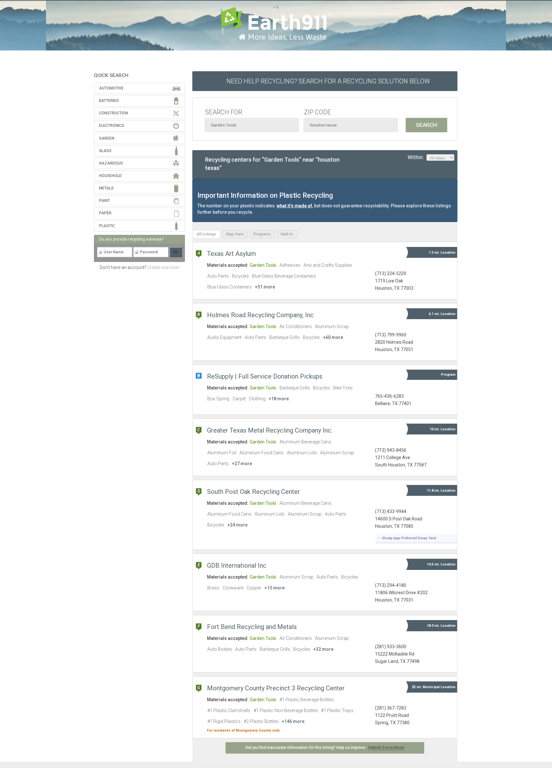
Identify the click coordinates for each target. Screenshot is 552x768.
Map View (234, 234)
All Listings (206, 234)
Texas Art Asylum (231, 253)
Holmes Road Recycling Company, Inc (260, 315)
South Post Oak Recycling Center (253, 491)
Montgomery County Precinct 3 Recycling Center (276, 688)
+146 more (293, 721)
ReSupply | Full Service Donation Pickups (264, 376)
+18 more (279, 398)
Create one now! (163, 267)
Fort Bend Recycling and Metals (252, 627)
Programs (262, 234)
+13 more (274, 587)
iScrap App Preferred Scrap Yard (409, 538)
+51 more (265, 286)
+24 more (237, 524)
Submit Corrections (386, 747)
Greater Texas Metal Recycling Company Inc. (270, 430)
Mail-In (287, 234)
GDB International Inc (236, 565)
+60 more (333, 337)
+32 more (323, 649)
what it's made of (294, 205)
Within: (417, 157)
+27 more (242, 463)
